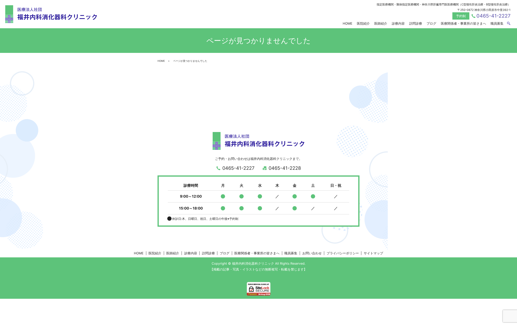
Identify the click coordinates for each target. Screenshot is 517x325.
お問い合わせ (312, 253)
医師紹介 (380, 23)
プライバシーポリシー (343, 253)
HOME (347, 23)
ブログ (431, 23)
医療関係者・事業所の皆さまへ (463, 23)
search (509, 24)
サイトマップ (373, 253)
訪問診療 (415, 23)
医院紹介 (363, 23)
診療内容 (398, 23)
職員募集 (497, 23)
